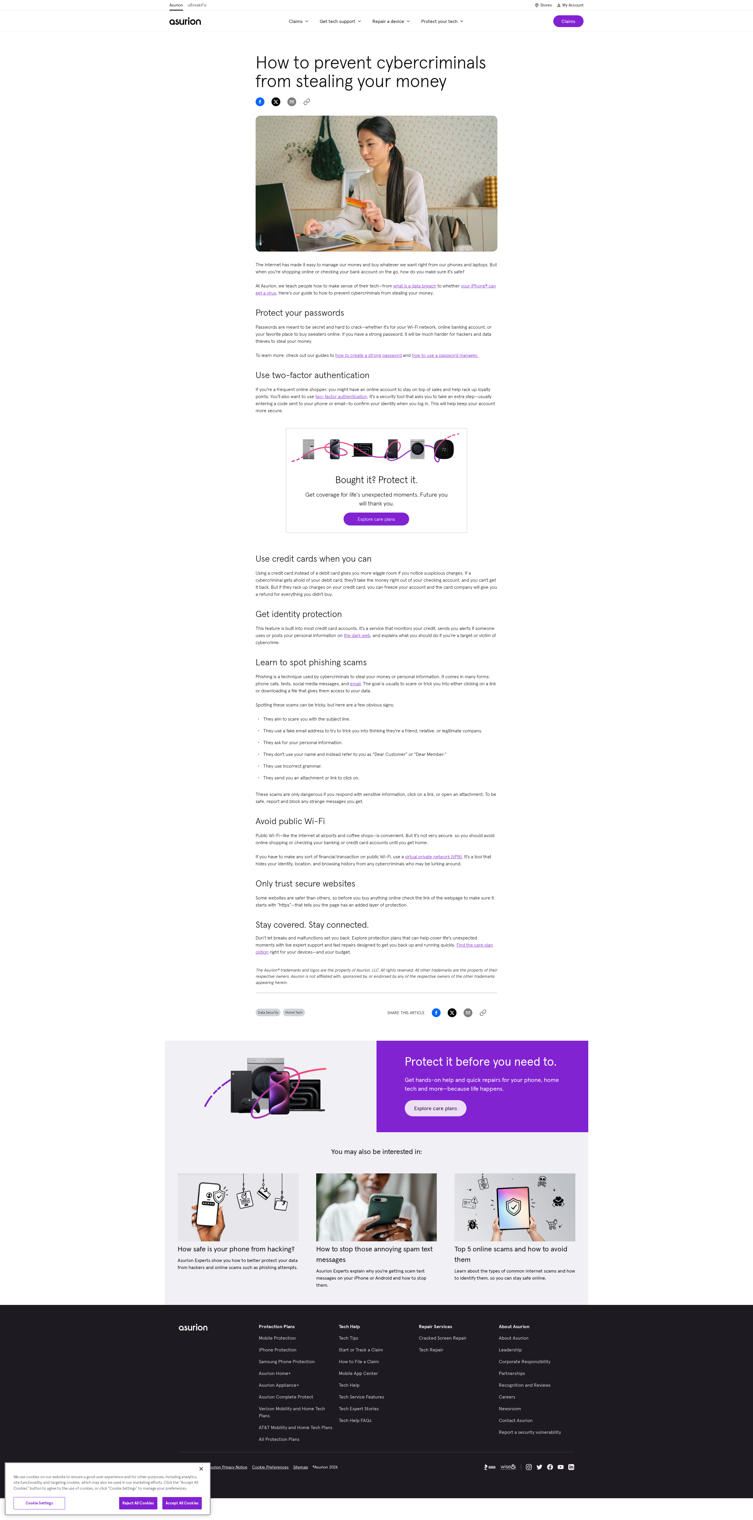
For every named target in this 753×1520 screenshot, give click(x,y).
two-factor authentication (341, 396)
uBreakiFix (197, 5)
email (355, 683)
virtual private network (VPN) (433, 856)
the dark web (357, 635)
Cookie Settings (39, 1503)
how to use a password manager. (445, 355)
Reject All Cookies (138, 1503)
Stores (546, 5)
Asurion (176, 5)
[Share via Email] (291, 101)
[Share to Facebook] (260, 101)
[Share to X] (275, 101)
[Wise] (508, 1467)
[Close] (201, 1468)
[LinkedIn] (571, 1467)
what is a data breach (414, 286)
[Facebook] (550, 1467)
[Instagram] (529, 1467)
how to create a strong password (368, 355)
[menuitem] (299, 21)
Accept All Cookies (182, 1503)
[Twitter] (539, 1467)
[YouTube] (561, 1467)
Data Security (268, 1012)
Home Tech (294, 1012)
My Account (573, 5)
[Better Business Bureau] (490, 1467)
